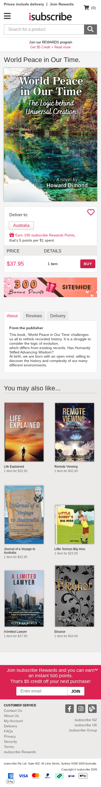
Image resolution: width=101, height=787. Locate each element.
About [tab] (12, 316)
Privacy (10, 736)
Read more (62, 47)
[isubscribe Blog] (92, 708)
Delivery (10, 726)
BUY (88, 264)
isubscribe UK (86, 725)
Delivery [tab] (58, 316)
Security (10, 741)
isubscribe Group (83, 730)
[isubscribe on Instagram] (81, 708)
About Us (11, 716)
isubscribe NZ (86, 720)
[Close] (96, 669)
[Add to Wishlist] (91, 214)
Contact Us (13, 710)
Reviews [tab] (34, 316)
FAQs (8, 731)
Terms (9, 747)
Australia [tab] (21, 225)
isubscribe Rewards (20, 752)
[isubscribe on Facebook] (70, 708)
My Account (13, 721)
